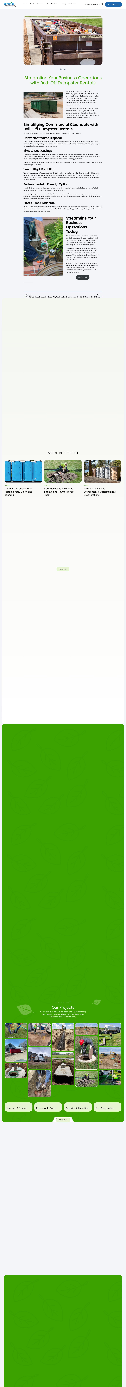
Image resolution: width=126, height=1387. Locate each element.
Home (25, 4)
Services (39, 4)
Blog (64, 4)
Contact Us (72, 4)
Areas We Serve (52, 4)
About (32, 4)
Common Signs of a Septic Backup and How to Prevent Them (59, 491)
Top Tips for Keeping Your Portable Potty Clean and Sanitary (18, 491)
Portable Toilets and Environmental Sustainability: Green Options (100, 491)
